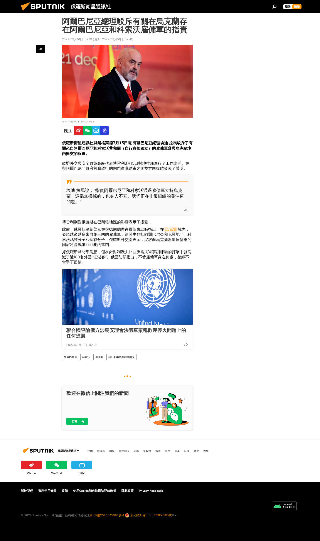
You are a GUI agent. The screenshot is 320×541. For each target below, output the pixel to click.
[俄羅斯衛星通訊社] (45, 12)
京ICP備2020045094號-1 (106, 515)
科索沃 (86, 357)
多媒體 (147, 451)
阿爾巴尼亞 (70, 357)
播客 (158, 451)
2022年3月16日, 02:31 (77, 39)
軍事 (177, 451)
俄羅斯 (101, 451)
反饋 (65, 491)
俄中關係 (124, 451)
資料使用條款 (47, 491)
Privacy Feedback (151, 491)
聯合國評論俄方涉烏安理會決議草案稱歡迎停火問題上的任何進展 (126, 333)
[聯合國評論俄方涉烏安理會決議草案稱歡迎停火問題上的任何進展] (127, 297)
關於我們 (27, 491)
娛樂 (206, 451)
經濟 (167, 451)
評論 (136, 451)
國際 (112, 451)
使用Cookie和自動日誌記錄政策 (94, 491)
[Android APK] (284, 506)
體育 (196, 451)
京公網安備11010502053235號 (150, 515)
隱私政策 (127, 491)
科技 (186, 451)
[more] (186, 210)
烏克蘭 (171, 229)
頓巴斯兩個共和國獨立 (121, 357)
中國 (90, 451)
